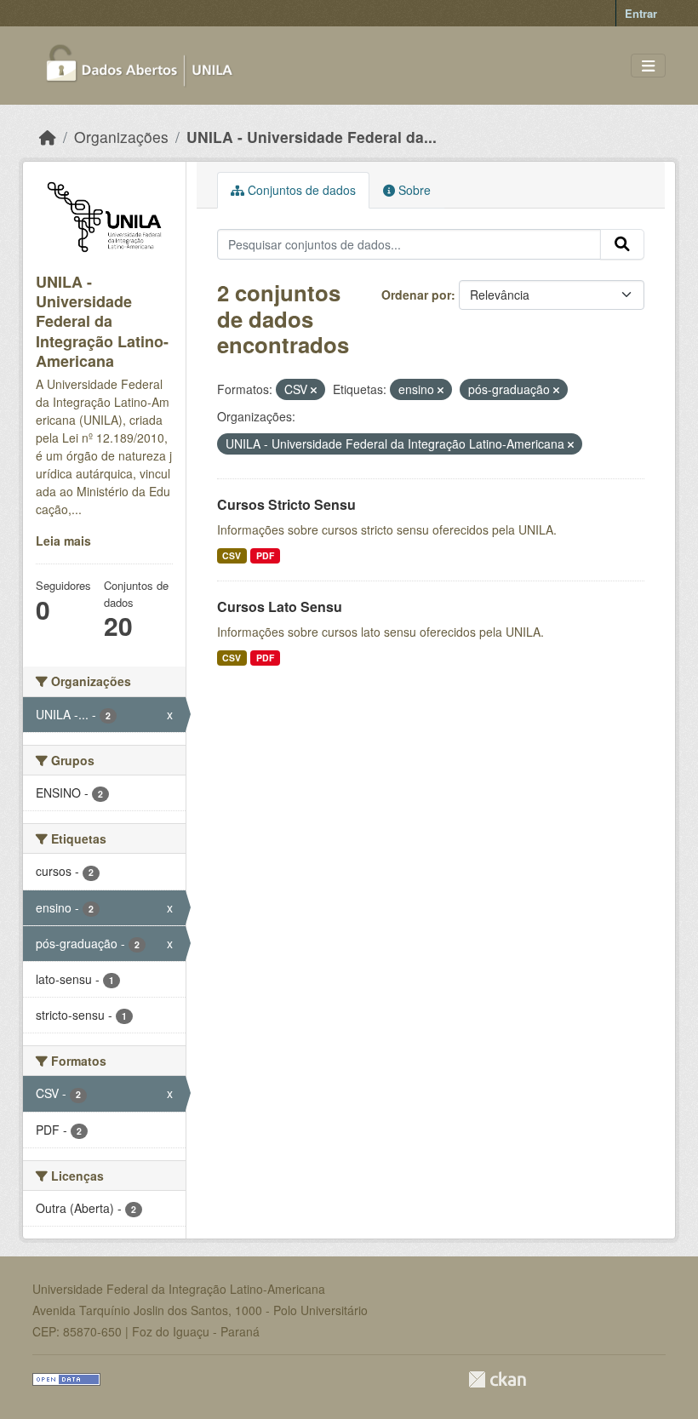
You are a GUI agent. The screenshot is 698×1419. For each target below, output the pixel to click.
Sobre (413, 189)
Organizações (121, 136)
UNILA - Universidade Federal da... (311, 136)
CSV (231, 555)
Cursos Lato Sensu (279, 606)
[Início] (47, 136)
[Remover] (314, 390)
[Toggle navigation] (648, 66)
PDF (265, 555)
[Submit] (622, 244)
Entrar (641, 13)
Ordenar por (416, 294)
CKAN (497, 1379)
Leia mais (63, 540)
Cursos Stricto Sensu (286, 504)
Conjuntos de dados (300, 189)
